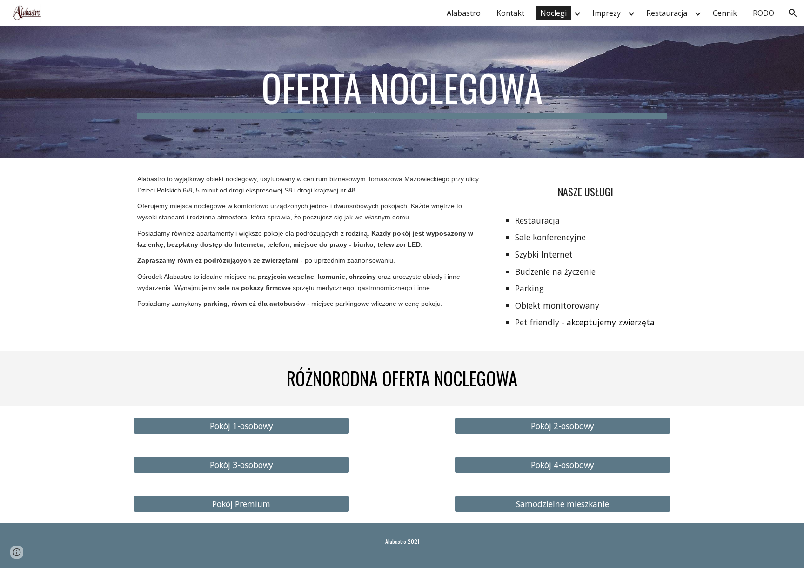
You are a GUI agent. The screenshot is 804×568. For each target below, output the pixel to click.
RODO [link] (763, 13)
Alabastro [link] (464, 13)
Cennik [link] (725, 13)
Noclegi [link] (553, 13)
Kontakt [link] (510, 13)
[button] (793, 13)
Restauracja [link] (666, 13)
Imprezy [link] (606, 13)
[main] (402, 92)
